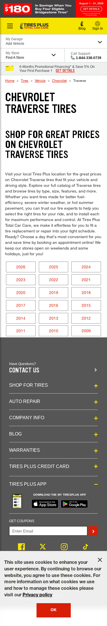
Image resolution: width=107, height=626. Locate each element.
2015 (86, 305)
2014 (20, 318)
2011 (20, 330)
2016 (53, 305)
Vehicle (40, 80)
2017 (20, 305)
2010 (53, 330)
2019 (53, 292)
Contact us (24, 370)
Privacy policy (37, 595)
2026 (20, 266)
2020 (20, 292)
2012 (86, 318)
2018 (86, 292)
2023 (20, 279)
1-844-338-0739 (88, 58)
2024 (86, 266)
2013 (53, 318)
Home (9, 80)
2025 (53, 266)
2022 (53, 279)
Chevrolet (59, 80)
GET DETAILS (65, 71)
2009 (86, 330)
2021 (86, 279)
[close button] (100, 560)
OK (53, 610)
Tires (24, 80)
